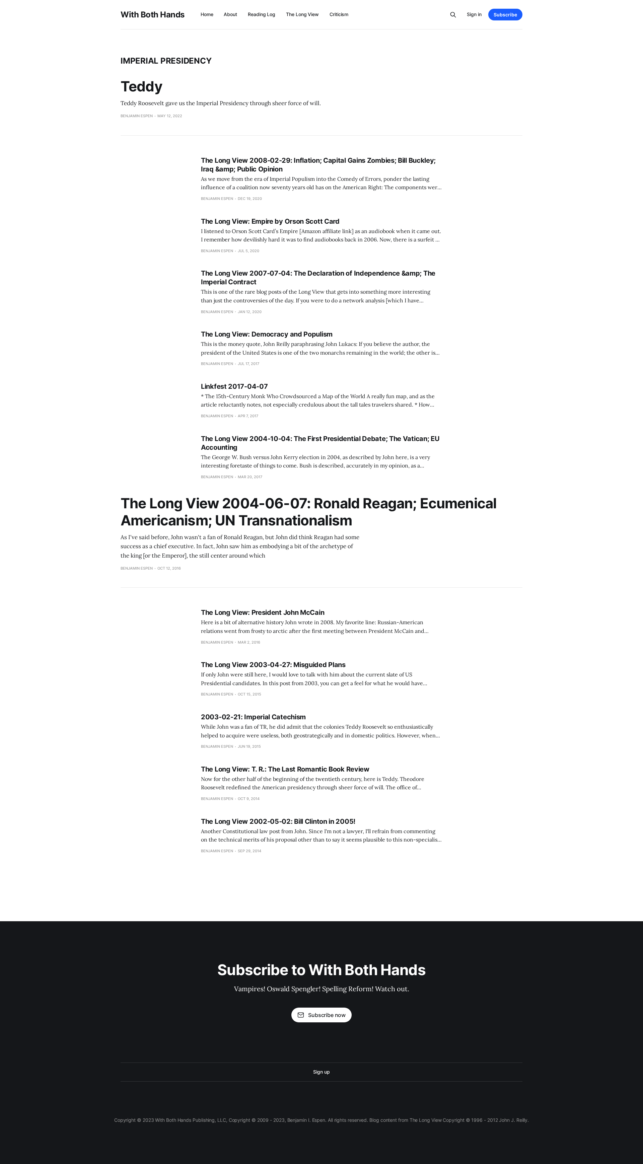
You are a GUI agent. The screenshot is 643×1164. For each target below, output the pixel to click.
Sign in (474, 14)
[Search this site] (453, 15)
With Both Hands (153, 15)
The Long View (302, 14)
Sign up (321, 1072)
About (230, 14)
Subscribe (505, 14)
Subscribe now (327, 1015)
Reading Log (261, 14)
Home (207, 14)
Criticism (339, 14)
